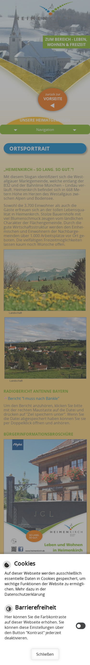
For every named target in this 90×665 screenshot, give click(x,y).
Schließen (45, 654)
